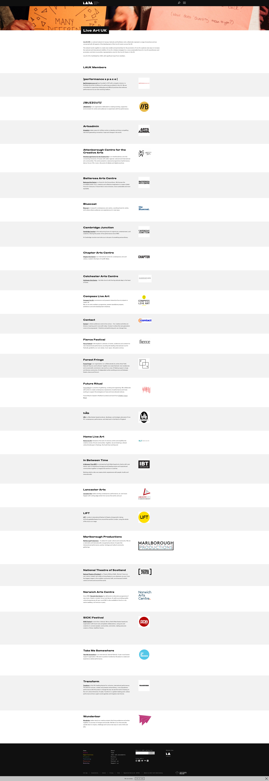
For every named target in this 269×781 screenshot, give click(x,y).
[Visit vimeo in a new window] (142, 761)
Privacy (111, 772)
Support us (115, 763)
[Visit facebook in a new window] (139, 761)
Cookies (104, 772)
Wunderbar (86, 720)
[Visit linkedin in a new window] (148, 761)
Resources (86, 761)
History (113, 757)
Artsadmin (86, 130)
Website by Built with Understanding (153, 772)
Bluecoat (86, 208)
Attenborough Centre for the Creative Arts (96, 156)
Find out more (140, 778)
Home (84, 750)
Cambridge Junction (89, 231)
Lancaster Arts (87, 493)
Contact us (115, 761)
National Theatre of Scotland (92, 574)
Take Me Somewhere (89, 654)
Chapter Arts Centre (89, 256)
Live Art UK (168, 756)
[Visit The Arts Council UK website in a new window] (176, 773)
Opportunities (88, 755)
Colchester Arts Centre (90, 280)
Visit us (114, 759)
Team (112, 752)
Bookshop (86, 763)
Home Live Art (87, 440)
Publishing (87, 759)
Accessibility (94, 772)
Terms (118, 772)
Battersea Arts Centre (89, 182)
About (113, 750)
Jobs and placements (118, 755)
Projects (86, 757)
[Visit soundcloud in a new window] (145, 761)
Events (85, 752)
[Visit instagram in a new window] (136, 761)
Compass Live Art (88, 300)
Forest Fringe (87, 363)
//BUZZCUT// (87, 106)
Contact (85, 324)
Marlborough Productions (91, 540)
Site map (85, 772)
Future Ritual (87, 387)
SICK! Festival (87, 621)
